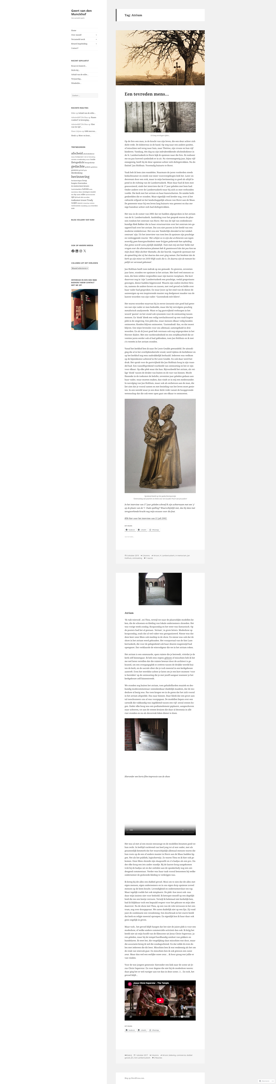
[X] (84, 251)
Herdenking (76, 173)
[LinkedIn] (77, 251)
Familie (92, 159)
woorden (94, 206)
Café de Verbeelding (89, 157)
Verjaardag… (76, 79)
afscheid (77, 153)
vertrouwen (76, 206)
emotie (88, 159)
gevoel (81, 170)
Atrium (156, 555)
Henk (73, 135)
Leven (85, 188)
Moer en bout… (85, 135)
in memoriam (77, 186)
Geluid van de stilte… (80, 74)
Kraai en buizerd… (79, 66)
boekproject (79, 157)
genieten (74, 170)
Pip (75, 194)
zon (72, 208)
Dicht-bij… (75, 70)
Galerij (129, 1055)
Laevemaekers (76, 189)
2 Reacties (158, 1058)
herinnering (80, 176)
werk (89, 206)
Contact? (74, 48)
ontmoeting (137, 558)
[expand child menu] (96, 35)
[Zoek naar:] (84, 95)
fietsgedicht (78, 162)
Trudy (90, 200)
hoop (84, 180)
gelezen (168, 657)
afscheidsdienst (88, 154)
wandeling (84, 206)
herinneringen (76, 181)
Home (73, 30)
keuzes (86, 186)
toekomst (75, 200)
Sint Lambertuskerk (142, 1058)
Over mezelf (76, 35)
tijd (72, 197)
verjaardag (86, 203)
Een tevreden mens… (147, 94)
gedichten (94, 167)
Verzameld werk (78, 39)
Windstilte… (76, 83)
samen (79, 194)
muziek (93, 192)
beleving (172, 1055)
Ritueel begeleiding (79, 44)
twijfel (74, 203)
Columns (146, 555)
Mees (80, 192)
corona (73, 159)
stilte (83, 194)
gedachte (78, 166)
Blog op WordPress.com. (134, 1078)
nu (72, 194)
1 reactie (149, 558)
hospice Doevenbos (79, 183)
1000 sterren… (90, 131)
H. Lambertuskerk (167, 555)
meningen (86, 192)
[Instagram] (80, 251)
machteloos (74, 192)
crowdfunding (81, 159)
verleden (91, 203)
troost (84, 200)
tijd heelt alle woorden (81, 197)
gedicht (87, 167)
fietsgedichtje (90, 163)
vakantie (80, 203)
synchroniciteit (90, 194)
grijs (85, 170)
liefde (90, 189)
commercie (181, 1055)
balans (73, 157)
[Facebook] (73, 251)
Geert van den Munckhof (81, 12)
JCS (132, 1058)
